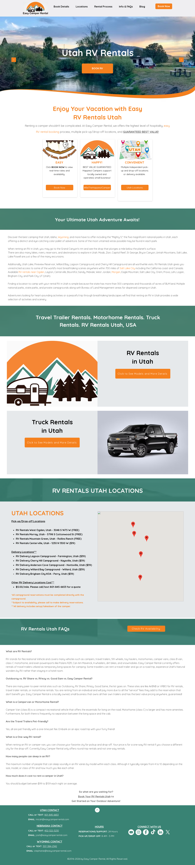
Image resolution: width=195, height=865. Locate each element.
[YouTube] (131, 832)
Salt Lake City (127, 268)
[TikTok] (153, 832)
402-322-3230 (51, 830)
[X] (168, 832)
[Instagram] (138, 832)
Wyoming (63, 237)
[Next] (181, 59)
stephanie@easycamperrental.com (52, 850)
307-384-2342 (50, 846)
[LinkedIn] (160, 832)
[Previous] (13, 59)
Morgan (116, 272)
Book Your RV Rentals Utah (94, 796)
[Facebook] (146, 832)
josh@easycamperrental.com (51, 835)
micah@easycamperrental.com (52, 819)
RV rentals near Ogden (31, 272)
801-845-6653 (51, 814)
